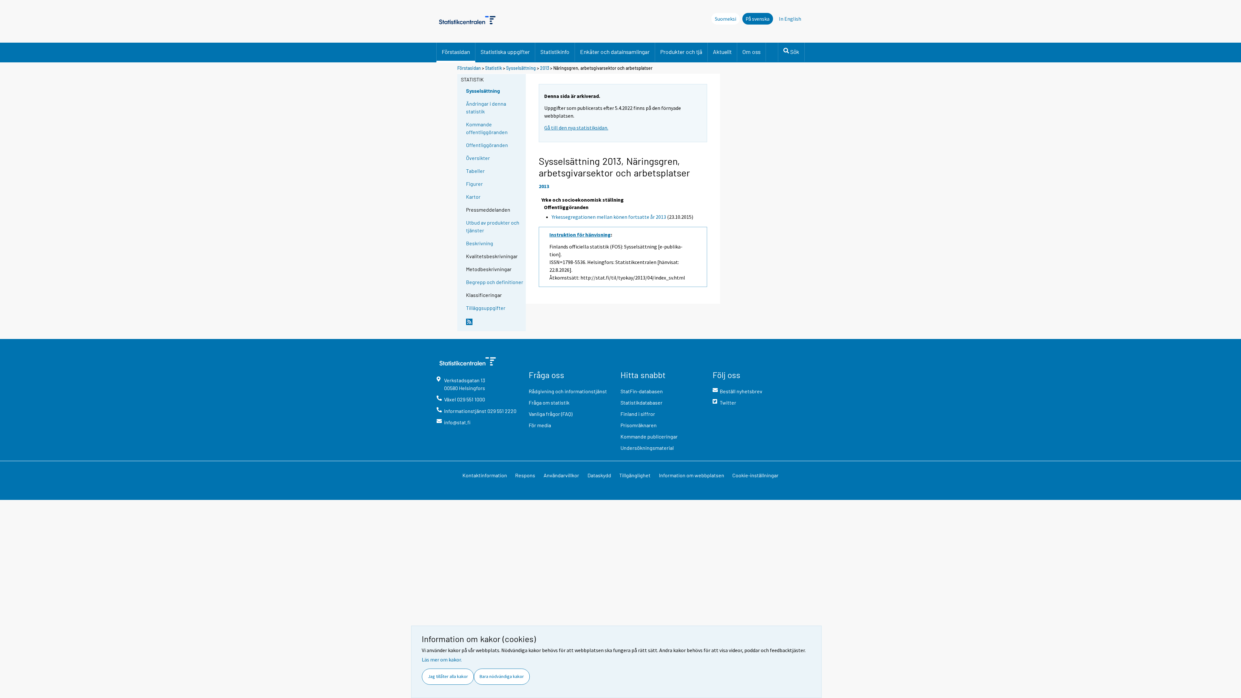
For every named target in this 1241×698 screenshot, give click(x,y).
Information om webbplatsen (691, 475)
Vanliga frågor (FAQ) (550, 414)
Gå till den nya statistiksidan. (576, 127)
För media (540, 425)
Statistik (493, 68)
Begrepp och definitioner (494, 282)
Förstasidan (456, 51)
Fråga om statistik (549, 402)
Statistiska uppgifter (505, 51)
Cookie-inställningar (755, 475)
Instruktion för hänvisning (580, 234)
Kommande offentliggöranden (487, 128)
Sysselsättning (521, 68)
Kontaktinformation (484, 475)
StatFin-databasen (641, 391)
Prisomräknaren (638, 425)
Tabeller (475, 171)
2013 (544, 68)
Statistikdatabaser (641, 402)
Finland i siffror (637, 414)
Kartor (473, 197)
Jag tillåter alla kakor (448, 676)
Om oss (751, 51)
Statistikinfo (554, 51)
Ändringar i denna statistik (486, 107)
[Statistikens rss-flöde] (494, 324)
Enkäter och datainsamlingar (615, 51)
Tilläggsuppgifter (485, 308)
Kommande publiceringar (649, 436)
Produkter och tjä (681, 51)
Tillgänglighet (635, 475)
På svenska (757, 19)
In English (790, 19)
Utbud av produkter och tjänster (492, 226)
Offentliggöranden (487, 145)
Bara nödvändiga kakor (502, 676)
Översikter (478, 158)
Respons (525, 475)
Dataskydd (599, 475)
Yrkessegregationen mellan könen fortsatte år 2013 (609, 217)
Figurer (474, 184)
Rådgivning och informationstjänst (568, 391)
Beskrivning (479, 243)
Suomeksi (725, 19)
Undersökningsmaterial (647, 448)
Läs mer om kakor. (442, 659)
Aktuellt (722, 51)
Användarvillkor (561, 475)
